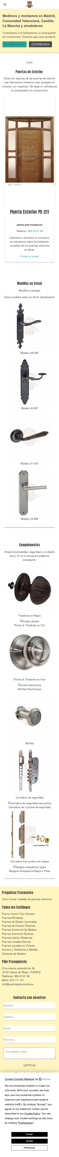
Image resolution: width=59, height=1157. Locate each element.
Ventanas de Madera (14, 953)
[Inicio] (29, 5)
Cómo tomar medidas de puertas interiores (27, 899)
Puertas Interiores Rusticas (18, 934)
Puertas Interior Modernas (17, 938)
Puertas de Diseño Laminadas (19, 922)
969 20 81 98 (35, 231)
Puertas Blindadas (12, 918)
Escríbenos (40, 44)
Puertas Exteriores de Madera (19, 929)
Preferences (29, 1148)
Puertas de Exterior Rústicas (18, 925)
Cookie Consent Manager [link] (20, 1079)
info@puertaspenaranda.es (17, 984)
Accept (29, 1134)
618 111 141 (17, 980)
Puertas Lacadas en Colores (18, 945)
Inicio (29, 62)
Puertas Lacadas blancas (16, 941)
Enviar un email (29, 256)
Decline (29, 1141)
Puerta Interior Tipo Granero (18, 914)
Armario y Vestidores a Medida (20, 949)
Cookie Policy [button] (32, 1113)
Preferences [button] (26, 1122)
